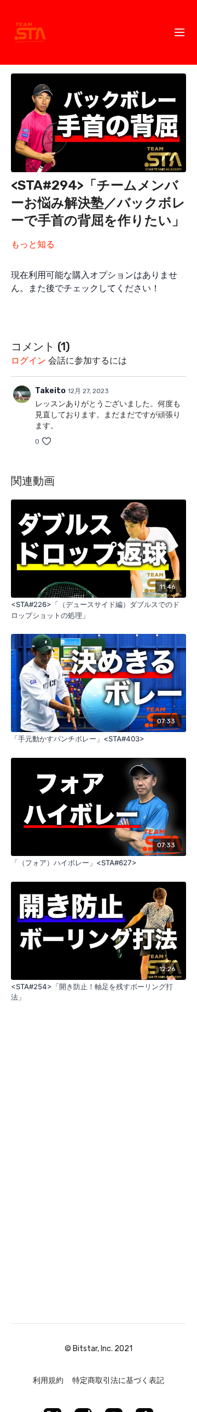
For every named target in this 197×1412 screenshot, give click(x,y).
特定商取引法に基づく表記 (118, 1380)
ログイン (28, 360)
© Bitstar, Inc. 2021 (98, 1349)
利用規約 (48, 1380)
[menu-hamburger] (179, 32)
